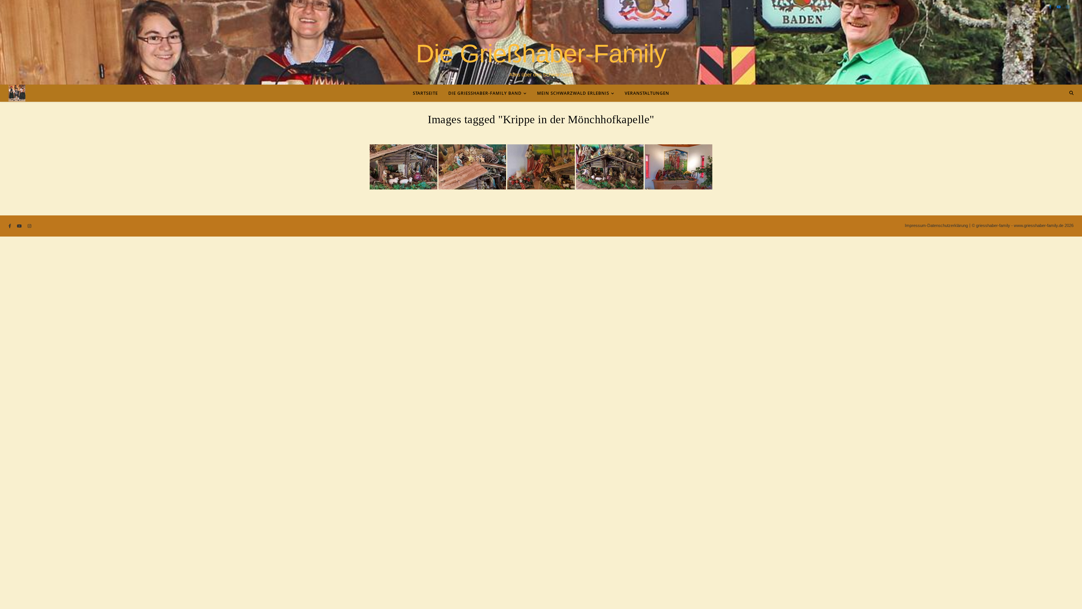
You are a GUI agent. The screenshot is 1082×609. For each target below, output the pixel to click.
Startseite (425, 93)
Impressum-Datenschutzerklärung (936, 225)
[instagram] (1067, 7)
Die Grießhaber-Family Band (485, 93)
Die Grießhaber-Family (541, 53)
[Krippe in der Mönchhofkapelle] (403, 166)
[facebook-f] (1050, 7)
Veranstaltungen (647, 93)
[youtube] (1059, 7)
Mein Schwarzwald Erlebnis (573, 93)
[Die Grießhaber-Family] (16, 93)
